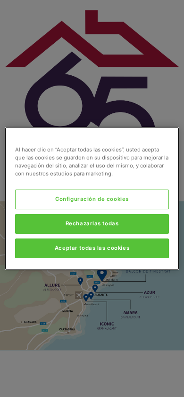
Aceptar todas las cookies (92, 248)
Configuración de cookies (92, 199)
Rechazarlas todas (92, 223)
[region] (92, 198)
